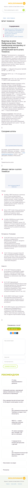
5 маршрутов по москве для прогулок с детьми (18, 442)
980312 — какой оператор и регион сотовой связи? (17, 422)
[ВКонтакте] (11, 333)
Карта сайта (13, 483)
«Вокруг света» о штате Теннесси (14, 36)
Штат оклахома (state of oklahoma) (14, 186)
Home (4, 18)
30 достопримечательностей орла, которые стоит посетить (19, 453)
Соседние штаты (9, 35)
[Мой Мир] (15, 333)
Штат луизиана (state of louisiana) (14, 145)
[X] (17, 333)
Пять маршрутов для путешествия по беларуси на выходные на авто (13, 401)
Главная (8, 483)
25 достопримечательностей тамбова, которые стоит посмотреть (19, 411)
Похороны (6, 469)
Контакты (20, 483)
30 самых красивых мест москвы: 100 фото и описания (17, 432)
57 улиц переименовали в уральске (17, 381)
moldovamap (16, 3)
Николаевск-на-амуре (9, 463)
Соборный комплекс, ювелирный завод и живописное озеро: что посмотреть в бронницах (13, 392)
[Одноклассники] (13, 333)
